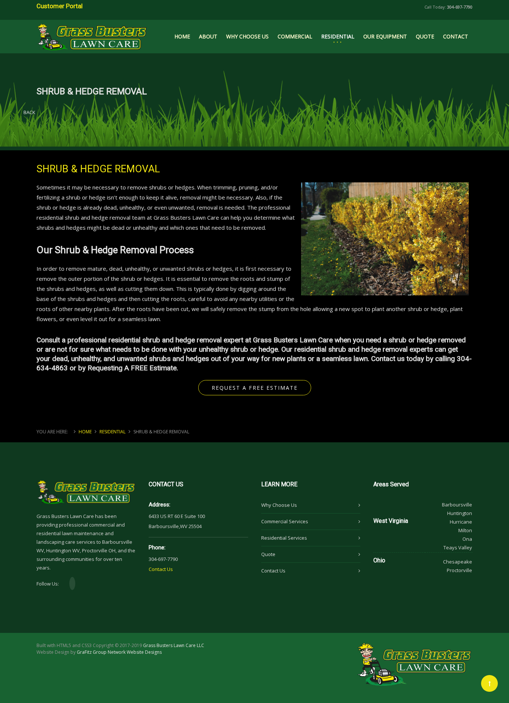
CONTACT (455, 36)
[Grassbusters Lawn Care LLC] (92, 34)
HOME (182, 36)
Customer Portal (60, 6)
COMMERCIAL (295, 36)
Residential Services (284, 537)
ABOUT (208, 36)
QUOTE (425, 36)
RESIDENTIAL (337, 36)
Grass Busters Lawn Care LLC (173, 645)
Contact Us (161, 569)
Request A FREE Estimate (255, 387)
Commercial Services (284, 521)
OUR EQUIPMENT (385, 36)
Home (85, 432)
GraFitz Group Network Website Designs (119, 652)
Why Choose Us (279, 505)
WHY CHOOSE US (247, 36)
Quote (268, 554)
